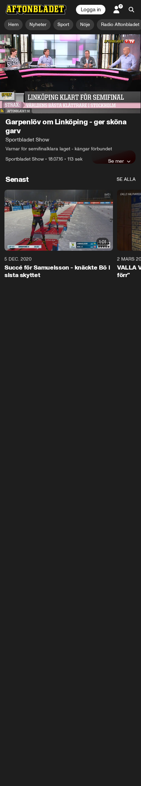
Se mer (116, 161)
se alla (126, 179)
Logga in (91, 10)
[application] (70, 74)
